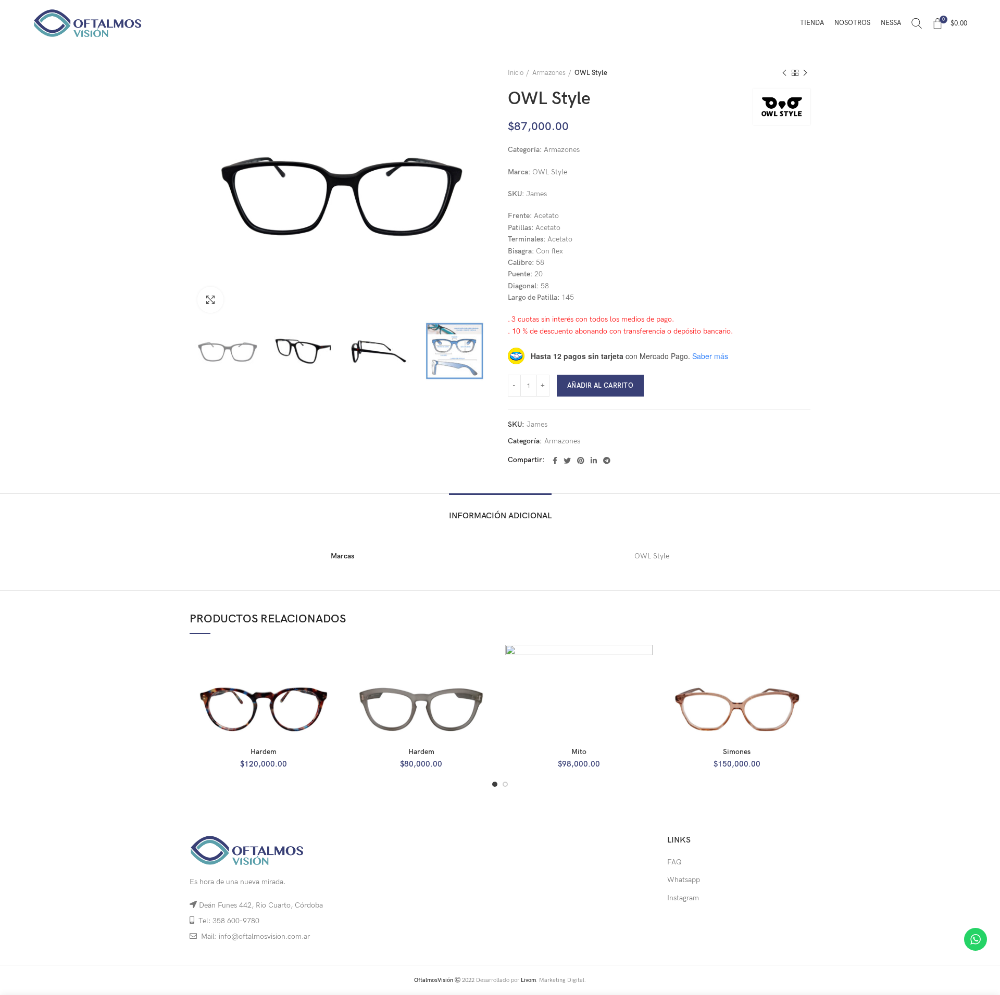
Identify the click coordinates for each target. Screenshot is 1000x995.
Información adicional (500, 516)
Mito (578, 751)
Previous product (784, 73)
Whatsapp (683, 879)
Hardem (264, 751)
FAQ (674, 862)
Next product (805, 73)
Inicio (515, 73)
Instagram (683, 898)
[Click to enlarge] (210, 300)
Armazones (549, 73)
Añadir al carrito (600, 385)
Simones (737, 751)
